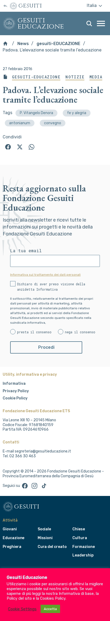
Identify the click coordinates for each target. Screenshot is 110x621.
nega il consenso (80, 332)
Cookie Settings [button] (22, 609)
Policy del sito (19, 598)
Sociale (44, 529)
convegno (52, 123)
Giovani (10, 529)
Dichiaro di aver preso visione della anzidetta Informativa (51, 286)
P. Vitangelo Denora (36, 113)
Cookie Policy (15, 398)
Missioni (45, 538)
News (23, 43)
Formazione (83, 546)
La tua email (26, 251)
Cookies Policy (52, 598)
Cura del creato (52, 546)
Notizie (74, 77)
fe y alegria (76, 113)
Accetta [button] (50, 609)
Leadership (82, 555)
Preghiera (12, 546)
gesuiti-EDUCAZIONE (58, 43)
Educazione (13, 538)
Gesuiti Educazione (41, 23)
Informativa (14, 383)
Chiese (78, 529)
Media (95, 77)
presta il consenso (34, 332)
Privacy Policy (16, 391)
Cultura (79, 538)
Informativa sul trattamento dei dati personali (45, 275)
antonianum (19, 123)
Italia (92, 5)
